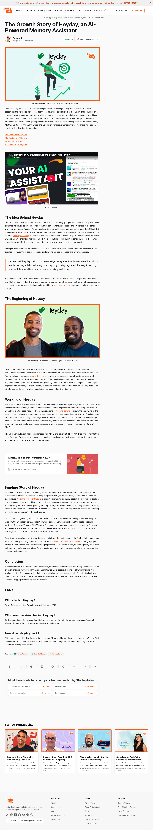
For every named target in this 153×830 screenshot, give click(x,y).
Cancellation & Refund (93, 819)
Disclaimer (89, 815)
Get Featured (136, 10)
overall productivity (21, 235)
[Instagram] (19, 814)
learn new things (61, 285)
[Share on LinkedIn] (42, 666)
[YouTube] (23, 814)
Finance (59, 10)
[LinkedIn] (15, 814)
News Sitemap (123, 811)
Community (55, 819)
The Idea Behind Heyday (16, 134)
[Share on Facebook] (31, 666)
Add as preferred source (89, 39)
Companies (30, 10)
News (19, 10)
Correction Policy (91, 823)
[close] (150, 3)
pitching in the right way (29, 499)
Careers (87, 10)
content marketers (39, 376)
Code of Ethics (124, 803)
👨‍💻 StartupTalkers (20, 654)
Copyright (89, 811)
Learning (69, 10)
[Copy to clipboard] (84, 666)
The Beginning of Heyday (16, 138)
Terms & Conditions (92, 807)
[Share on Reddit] (63, 666)
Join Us (70, 39)
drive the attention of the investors (67, 541)
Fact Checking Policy (126, 807)
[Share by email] (74, 666)
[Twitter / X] (7, 814)
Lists (78, 10)
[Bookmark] (95, 666)
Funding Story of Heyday (16, 144)
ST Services (121, 10)
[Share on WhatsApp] (10, 666)
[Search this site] (105, 10)
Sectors (98, 10)
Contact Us (55, 807)
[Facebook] (11, 814)
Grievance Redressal (126, 815)
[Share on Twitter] (20, 666)
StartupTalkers (45, 10)
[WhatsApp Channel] (31, 814)
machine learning (63, 411)
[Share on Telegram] (52, 666)
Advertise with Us (58, 815)
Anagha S (17, 38)
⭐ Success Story (55, 654)
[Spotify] (27, 814)
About (53, 803)
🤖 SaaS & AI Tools (38, 654)
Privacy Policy (90, 803)
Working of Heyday (13, 141)
